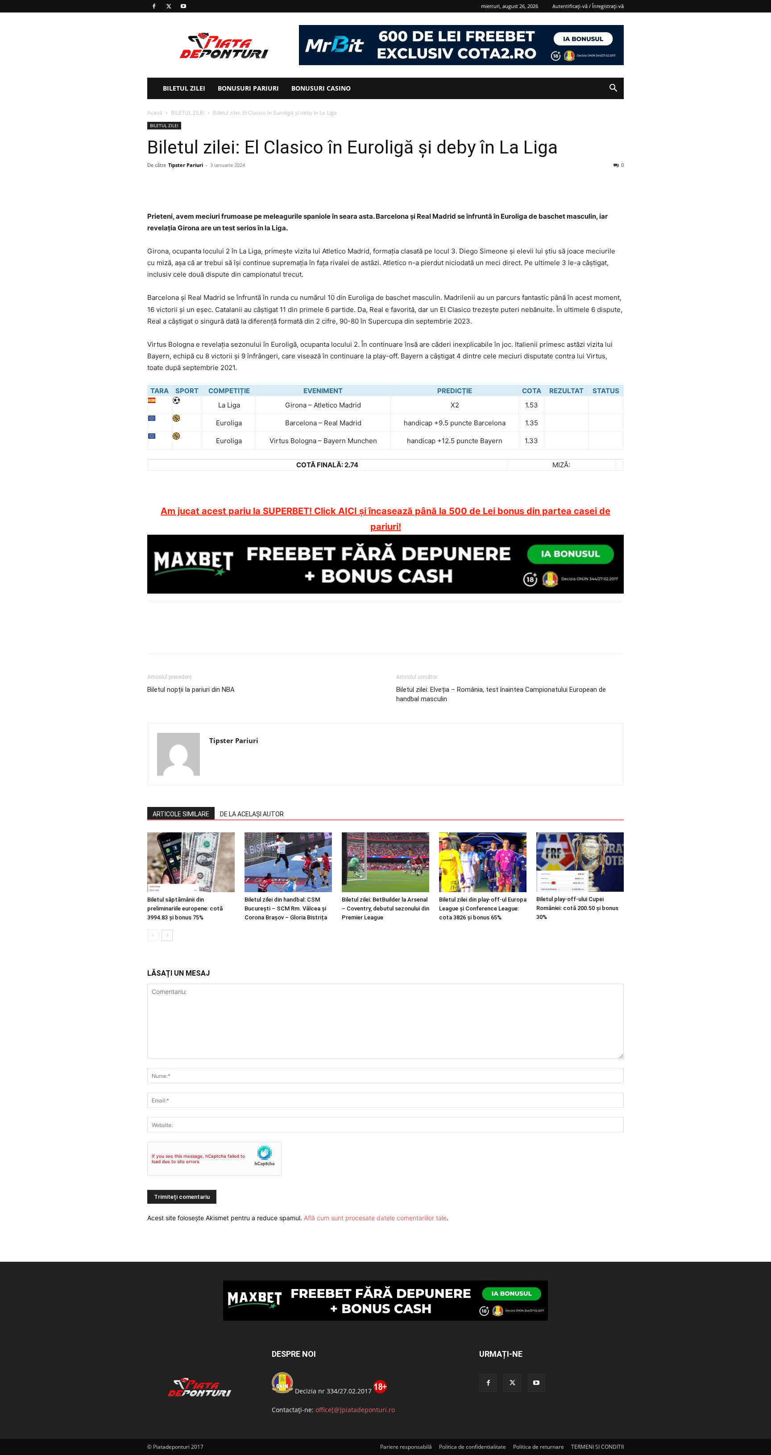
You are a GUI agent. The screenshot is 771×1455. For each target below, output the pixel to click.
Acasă (154, 112)
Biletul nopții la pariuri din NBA (191, 690)
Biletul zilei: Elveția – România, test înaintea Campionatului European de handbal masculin (501, 694)
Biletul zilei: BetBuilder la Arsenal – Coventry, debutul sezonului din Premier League (385, 908)
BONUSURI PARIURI (248, 88)
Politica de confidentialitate (472, 1447)
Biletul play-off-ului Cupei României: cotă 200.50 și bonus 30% (577, 908)
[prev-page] (152, 935)
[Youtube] (183, 6)
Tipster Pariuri (185, 165)
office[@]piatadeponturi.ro (355, 1409)
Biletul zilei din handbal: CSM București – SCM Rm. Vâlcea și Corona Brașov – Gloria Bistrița (286, 908)
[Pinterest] (197, 185)
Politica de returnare (538, 1447)
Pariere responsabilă (406, 1447)
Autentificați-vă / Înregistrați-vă (588, 6)
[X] (168, 6)
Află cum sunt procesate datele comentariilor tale (375, 1218)
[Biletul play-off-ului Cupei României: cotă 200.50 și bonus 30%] (580, 862)
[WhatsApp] (218, 185)
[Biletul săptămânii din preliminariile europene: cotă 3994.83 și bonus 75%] (191, 862)
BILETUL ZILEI (184, 88)
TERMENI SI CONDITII (597, 1447)
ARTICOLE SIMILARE (181, 814)
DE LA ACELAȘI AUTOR (252, 814)
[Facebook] (154, 6)
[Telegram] (238, 185)
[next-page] (167, 935)
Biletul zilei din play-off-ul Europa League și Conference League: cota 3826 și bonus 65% (482, 908)
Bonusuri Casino (321, 88)
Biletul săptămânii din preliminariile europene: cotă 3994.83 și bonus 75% (185, 908)
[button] (613, 89)
